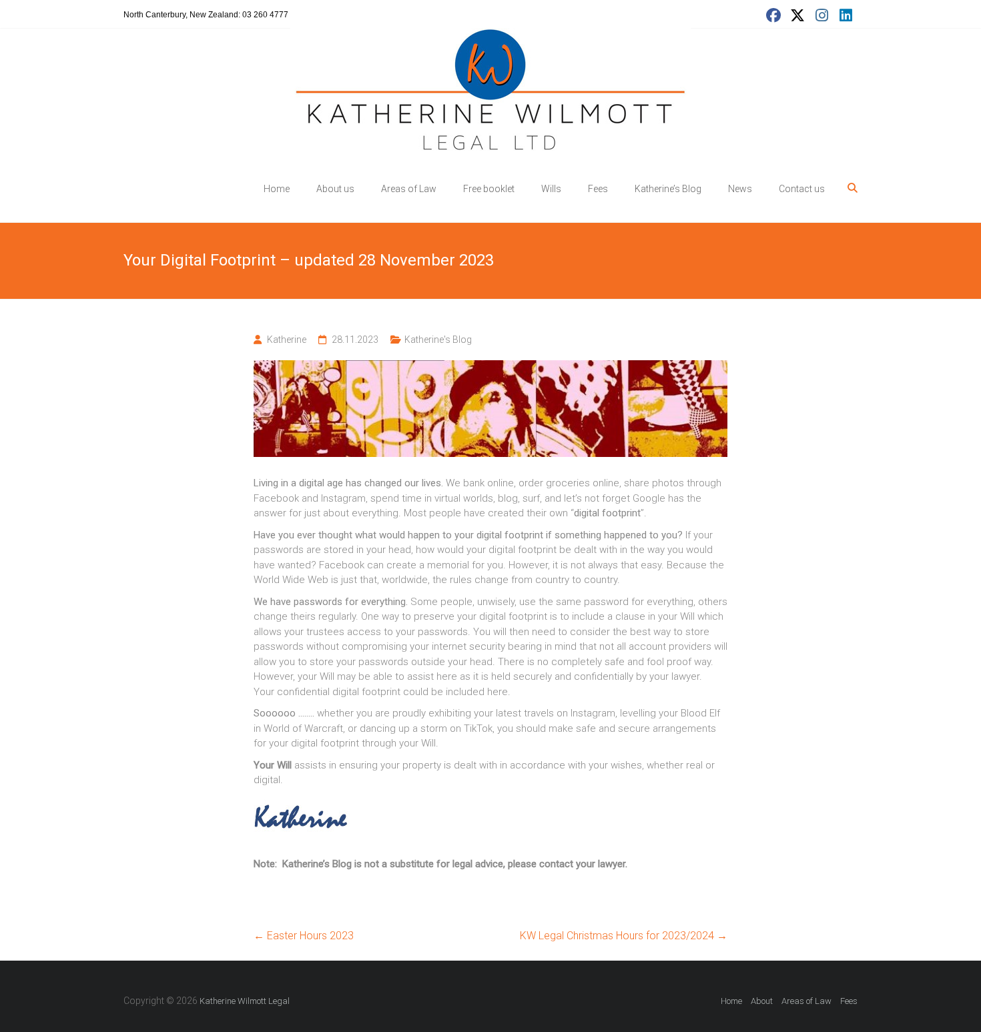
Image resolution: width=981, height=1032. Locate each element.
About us (335, 188)
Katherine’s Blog (668, 188)
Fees (598, 188)
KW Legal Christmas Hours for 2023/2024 (623, 935)
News (740, 188)
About (762, 1001)
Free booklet (489, 188)
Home (277, 188)
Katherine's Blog (438, 339)
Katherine (286, 339)
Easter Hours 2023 (304, 935)
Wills (551, 188)
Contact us (802, 188)
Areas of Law (408, 188)
